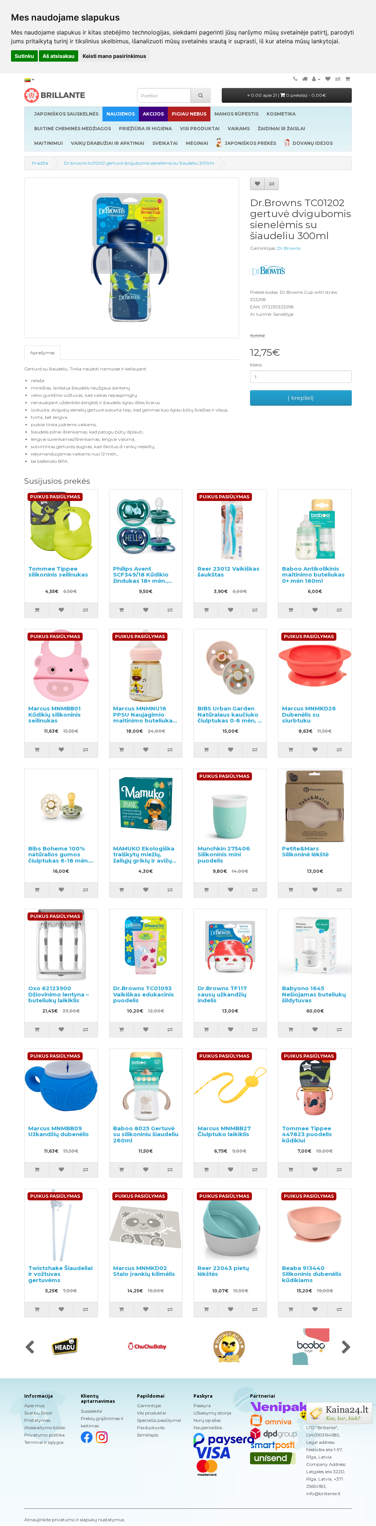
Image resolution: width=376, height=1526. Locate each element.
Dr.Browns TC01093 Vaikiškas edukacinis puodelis (143, 994)
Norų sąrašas (207, 1420)
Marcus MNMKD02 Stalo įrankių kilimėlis (144, 1271)
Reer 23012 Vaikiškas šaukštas (229, 571)
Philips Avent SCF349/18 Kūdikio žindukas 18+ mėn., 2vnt (141, 577)
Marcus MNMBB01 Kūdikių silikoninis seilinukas (54, 714)
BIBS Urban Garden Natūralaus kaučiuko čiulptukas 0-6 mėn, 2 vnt (229, 717)
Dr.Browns (288, 248)
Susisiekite (91, 1411)
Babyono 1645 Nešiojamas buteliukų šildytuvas (314, 994)
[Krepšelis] (347, 79)
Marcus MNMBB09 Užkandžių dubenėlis (58, 1131)
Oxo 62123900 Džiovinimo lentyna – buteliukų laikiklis (58, 994)
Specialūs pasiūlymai (159, 1420)
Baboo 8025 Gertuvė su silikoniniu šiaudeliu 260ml (145, 1134)
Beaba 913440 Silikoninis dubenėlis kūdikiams (311, 1274)
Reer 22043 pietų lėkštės (223, 1271)
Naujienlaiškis (208, 1427)
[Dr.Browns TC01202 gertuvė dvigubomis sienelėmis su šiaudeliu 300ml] (131, 258)
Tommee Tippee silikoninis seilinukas (58, 571)
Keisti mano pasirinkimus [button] (114, 56)
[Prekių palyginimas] (337, 79)
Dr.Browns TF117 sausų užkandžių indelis (222, 994)
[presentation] (29, 1347)
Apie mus (34, 1405)
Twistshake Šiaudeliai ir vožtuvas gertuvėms (60, 1274)
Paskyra (202, 1405)
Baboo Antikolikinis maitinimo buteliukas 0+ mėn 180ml (313, 574)
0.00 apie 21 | (288, 95)
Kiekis (256, 364)
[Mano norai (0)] (327, 79)
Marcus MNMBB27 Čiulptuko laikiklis (224, 1131)
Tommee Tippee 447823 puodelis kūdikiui (307, 1134)
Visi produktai (151, 1413)
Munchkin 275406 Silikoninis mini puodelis (224, 854)
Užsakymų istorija (212, 1413)
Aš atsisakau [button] (59, 56)
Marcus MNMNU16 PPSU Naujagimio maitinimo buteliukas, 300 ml (145, 717)
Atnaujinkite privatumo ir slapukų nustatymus (74, 1519)
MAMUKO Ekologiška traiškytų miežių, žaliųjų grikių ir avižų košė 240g (143, 857)
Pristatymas (37, 1420)
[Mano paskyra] (316, 79)
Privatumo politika (44, 1435)
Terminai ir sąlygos (44, 1442)
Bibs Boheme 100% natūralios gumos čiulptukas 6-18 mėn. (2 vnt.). (58, 857)
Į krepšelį (301, 397)
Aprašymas (42, 352)
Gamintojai (149, 1405)
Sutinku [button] (24, 56)
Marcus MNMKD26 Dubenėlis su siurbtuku (309, 714)
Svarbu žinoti (38, 1413)
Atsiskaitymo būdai (44, 1427)
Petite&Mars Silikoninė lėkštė (305, 851)
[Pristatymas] (304, 79)
